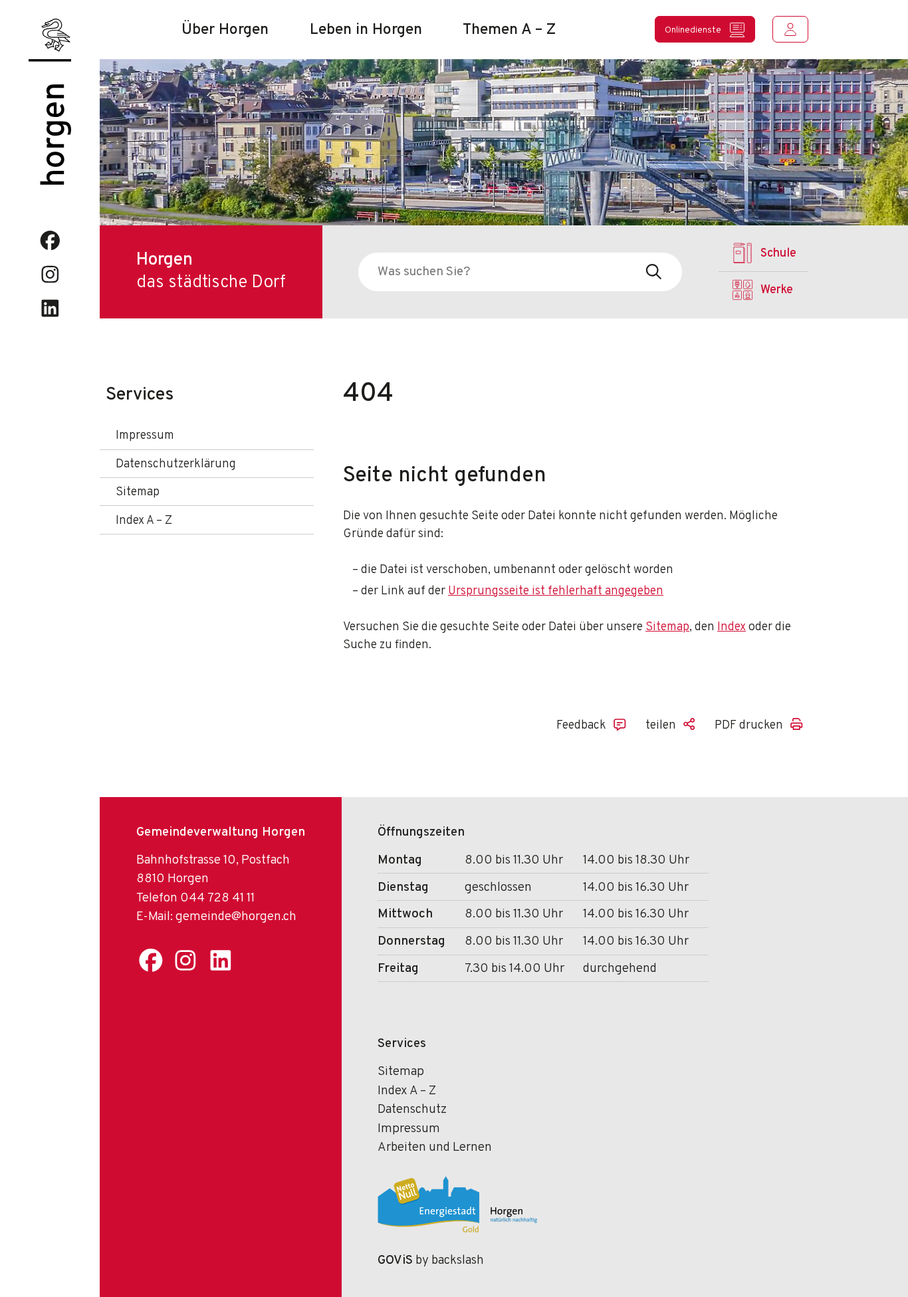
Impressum (145, 435)
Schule (778, 253)
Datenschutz (412, 1110)
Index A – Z (144, 521)
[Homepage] (50, 39)
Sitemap (138, 492)
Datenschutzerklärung (176, 464)
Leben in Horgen (366, 30)
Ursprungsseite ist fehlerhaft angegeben (555, 591)
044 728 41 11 (217, 898)
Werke (776, 290)
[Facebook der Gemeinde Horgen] (50, 240)
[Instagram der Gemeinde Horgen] (50, 274)
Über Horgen (225, 30)
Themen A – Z (509, 30)
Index (731, 627)
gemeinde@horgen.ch (235, 917)
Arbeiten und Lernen (435, 1147)
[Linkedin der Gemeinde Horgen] (50, 308)
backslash (457, 1260)
